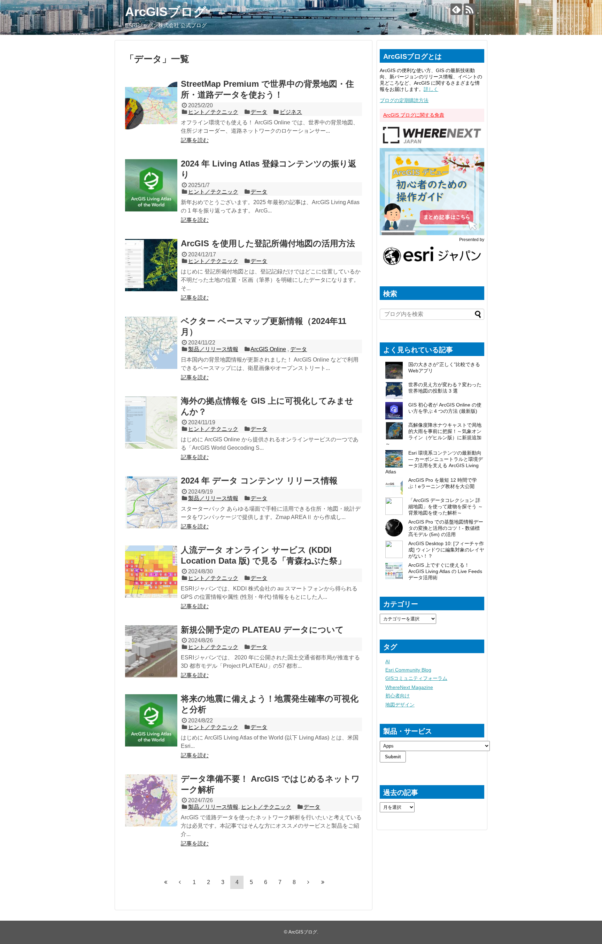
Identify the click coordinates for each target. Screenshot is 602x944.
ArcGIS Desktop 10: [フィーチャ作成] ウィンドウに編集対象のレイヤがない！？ (446, 550)
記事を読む (195, 140)
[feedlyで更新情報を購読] (456, 9)
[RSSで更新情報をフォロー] (469, 9)
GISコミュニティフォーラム (416, 678)
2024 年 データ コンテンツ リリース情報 (259, 480)
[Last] (322, 882)
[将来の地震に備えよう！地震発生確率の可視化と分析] (151, 720)
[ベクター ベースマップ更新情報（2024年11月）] (151, 343)
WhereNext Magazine (409, 687)
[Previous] (179, 882)
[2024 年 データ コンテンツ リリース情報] (151, 502)
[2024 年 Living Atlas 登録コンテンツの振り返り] (151, 185)
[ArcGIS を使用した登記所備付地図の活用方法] (151, 265)
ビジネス (291, 112)
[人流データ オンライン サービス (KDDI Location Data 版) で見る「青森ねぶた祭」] (151, 571)
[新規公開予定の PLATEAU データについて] (151, 651)
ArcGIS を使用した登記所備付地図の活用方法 (268, 243)
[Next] (308, 882)
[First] (165, 882)
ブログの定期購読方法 (404, 100)
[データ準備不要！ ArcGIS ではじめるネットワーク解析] (151, 800)
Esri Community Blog (408, 670)
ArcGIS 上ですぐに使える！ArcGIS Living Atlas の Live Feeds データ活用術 (445, 571)
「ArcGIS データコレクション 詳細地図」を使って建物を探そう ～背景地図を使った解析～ (445, 506)
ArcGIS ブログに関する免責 (413, 115)
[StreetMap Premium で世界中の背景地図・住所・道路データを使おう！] (151, 105)
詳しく (431, 89)
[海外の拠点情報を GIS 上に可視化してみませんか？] (151, 422)
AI (387, 661)
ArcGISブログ (165, 12)
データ (258, 112)
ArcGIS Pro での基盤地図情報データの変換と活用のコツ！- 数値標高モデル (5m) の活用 (445, 528)
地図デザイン (400, 704)
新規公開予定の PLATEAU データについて (262, 629)
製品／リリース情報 (213, 349)
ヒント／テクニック (213, 112)
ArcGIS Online (268, 349)
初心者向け (397, 695)
